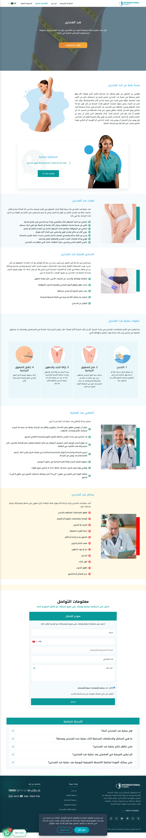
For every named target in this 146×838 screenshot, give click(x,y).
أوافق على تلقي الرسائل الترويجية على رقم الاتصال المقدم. (92, 693)
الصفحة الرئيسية (66, 3)
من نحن (54, 3)
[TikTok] (111, 818)
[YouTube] (122, 818)
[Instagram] (116, 818)
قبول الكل (82, 829)
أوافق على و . (95, 687)
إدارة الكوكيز (64, 829)
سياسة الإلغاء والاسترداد (67, 809)
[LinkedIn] (127, 818)
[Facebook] (138, 818)
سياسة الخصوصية (98, 687)
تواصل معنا (49, 173)
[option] (73, 35)
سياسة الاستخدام (70, 800)
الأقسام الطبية (41, 3)
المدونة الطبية (26, 3)
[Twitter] (133, 818)
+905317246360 (132, 810)
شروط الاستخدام (84, 687)
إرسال (73, 701)
